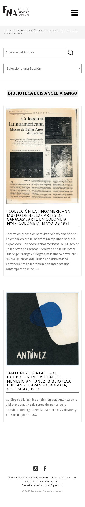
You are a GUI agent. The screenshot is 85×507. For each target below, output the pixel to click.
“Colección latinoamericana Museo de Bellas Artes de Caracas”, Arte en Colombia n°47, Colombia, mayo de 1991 (38, 217)
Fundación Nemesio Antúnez (16, 16)
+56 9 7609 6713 (49, 481)
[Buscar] (71, 53)
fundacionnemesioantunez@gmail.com (42, 485)
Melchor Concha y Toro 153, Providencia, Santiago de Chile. (40, 477)
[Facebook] (44, 468)
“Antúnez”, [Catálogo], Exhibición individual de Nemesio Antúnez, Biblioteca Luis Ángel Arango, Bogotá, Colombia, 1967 (39, 381)
